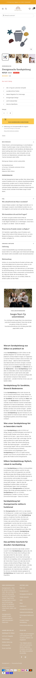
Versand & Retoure (8, 243)
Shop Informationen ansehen (11, 131)
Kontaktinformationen (26, 609)
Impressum (23, 606)
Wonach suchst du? (10, 15)
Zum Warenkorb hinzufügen (18, 122)
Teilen (3, 135)
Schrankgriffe (6, 645)
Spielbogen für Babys (8, 633)
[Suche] (6, 8)
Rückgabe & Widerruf (26, 594)
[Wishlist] (30, 9)
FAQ (3, 198)
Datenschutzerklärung (26, 612)
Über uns (22, 588)
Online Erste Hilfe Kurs (26, 625)
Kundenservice (24, 591)
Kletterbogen (6, 639)
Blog (21, 603)
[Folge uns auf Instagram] (25, 657)
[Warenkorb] (33, 9)
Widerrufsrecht (24, 597)
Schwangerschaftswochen (27, 616)
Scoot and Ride (6, 648)
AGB (21, 600)
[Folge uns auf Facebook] (21, 657)
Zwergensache (6, 66)
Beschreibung (6, 141)
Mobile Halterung (7, 642)
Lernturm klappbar (7, 636)
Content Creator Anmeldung (24, 621)
